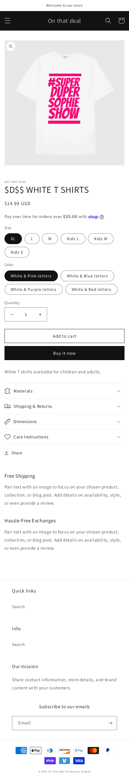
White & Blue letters (87, 276)
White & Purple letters (33, 289)
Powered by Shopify (78, 771)
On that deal (56, 771)
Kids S (17, 252)
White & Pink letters (31, 276)
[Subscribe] (110, 723)
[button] (7, 20)
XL (13, 238)
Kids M (100, 238)
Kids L (73, 238)
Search (18, 606)
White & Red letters (91, 289)
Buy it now (64, 353)
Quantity (12, 302)
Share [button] (16, 452)
